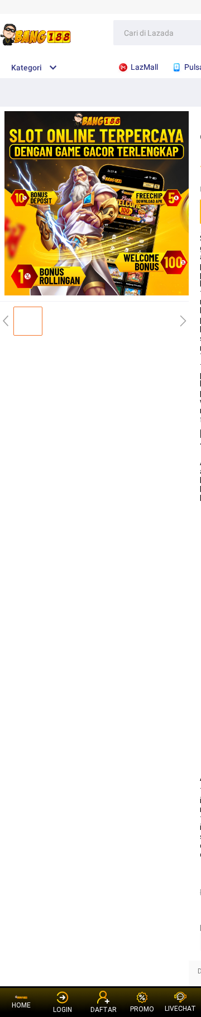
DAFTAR (103, 1010)
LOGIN (62, 1010)
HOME (21, 1005)
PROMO (142, 1009)
